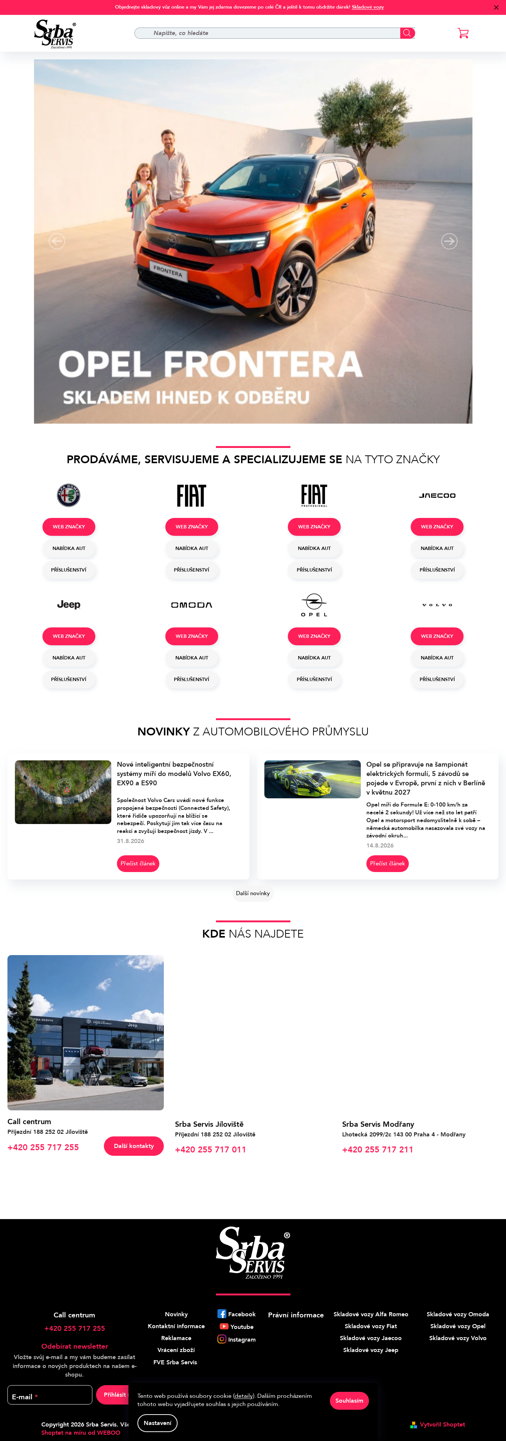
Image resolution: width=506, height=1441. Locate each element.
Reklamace (176, 1338)
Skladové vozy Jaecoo (371, 1338)
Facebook (242, 1314)
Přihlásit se (119, 1395)
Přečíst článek (138, 863)
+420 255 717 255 (74, 1328)
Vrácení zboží (176, 1350)
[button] (57, 241)
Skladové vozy (368, 7)
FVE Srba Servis (175, 1362)
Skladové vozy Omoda (458, 1314)
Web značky (69, 527)
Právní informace (296, 1315)
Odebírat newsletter (74, 1346)
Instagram (242, 1340)
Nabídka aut (68, 548)
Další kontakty (134, 1146)
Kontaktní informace (176, 1326)
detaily (244, 1396)
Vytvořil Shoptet (442, 1425)
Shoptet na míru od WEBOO (80, 1433)
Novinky (176, 1314)
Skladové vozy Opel (458, 1326)
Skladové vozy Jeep (370, 1350)
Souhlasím (349, 1401)
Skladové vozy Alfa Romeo (371, 1314)
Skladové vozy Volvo (458, 1338)
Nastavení (157, 1423)
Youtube (242, 1327)
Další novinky (253, 893)
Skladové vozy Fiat (371, 1326)
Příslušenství (68, 570)
